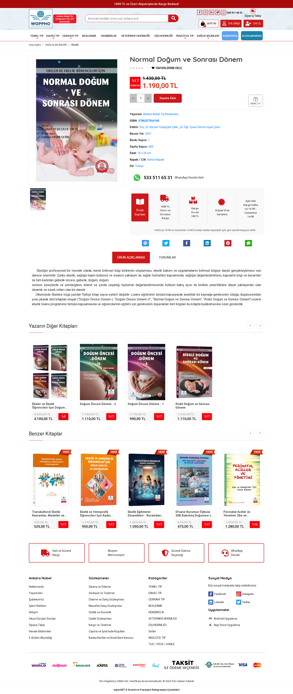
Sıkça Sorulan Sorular (42, 618)
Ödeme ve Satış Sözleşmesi (106, 599)
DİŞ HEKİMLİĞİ (157, 625)
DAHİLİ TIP (155, 593)
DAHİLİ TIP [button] (53, 35)
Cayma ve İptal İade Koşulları (107, 631)
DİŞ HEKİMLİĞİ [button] (163, 35)
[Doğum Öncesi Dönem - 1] (146, 372)
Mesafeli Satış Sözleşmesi (105, 605)
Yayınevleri (36, 593)
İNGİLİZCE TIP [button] (185, 35)
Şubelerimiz (36, 599)
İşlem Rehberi (37, 605)
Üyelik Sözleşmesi (100, 618)
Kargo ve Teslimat (100, 625)
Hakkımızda (36, 586)
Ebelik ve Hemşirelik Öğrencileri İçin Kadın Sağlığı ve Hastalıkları (95, 513)
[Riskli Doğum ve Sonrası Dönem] (194, 372)
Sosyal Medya (220, 578)
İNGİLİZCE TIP (157, 637)
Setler (152, 631)
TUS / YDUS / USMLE (161, 644)
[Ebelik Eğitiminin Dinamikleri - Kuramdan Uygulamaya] (146, 480)
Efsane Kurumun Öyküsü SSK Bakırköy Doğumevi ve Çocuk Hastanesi (194, 513)
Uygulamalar (218, 610)
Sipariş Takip (253, 15)
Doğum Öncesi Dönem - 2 (98, 404)
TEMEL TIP (155, 586)
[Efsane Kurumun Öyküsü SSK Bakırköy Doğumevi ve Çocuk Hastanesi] (194, 480)
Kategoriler (157, 578)
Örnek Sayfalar (140, 212)
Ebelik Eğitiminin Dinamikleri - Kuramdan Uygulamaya (144, 513)
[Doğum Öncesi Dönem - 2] (98, 372)
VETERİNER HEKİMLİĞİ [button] (135, 35)
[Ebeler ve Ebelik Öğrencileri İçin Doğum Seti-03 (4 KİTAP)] (51, 372)
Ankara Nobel (40, 578)
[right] (260, 325)
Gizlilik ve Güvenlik (100, 612)
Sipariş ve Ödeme (100, 586)
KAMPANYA (230, 35)
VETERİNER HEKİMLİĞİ (162, 618)
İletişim (33, 612)
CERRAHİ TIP (156, 599)
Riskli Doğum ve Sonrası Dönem (192, 405)
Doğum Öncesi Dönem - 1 (146, 404)
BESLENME (155, 605)
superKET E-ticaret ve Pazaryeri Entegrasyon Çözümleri (146, 689)
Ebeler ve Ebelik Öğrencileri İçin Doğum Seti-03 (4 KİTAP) (48, 405)
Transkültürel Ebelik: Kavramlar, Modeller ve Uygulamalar (48, 513)
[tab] (131, 257)
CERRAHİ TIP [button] (70, 35)
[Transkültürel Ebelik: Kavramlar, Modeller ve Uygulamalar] (51, 480)
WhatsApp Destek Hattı (174, 177)
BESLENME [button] (89, 35)
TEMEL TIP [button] (37, 35)
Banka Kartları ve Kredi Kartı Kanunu (111, 637)
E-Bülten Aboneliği (40, 637)
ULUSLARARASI (252, 35)
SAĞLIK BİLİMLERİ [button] (208, 35)
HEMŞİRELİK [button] (109, 35)
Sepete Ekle (167, 98)
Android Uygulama (225, 618)
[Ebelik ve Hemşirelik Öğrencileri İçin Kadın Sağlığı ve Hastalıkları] (98, 480)
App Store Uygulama (226, 625)
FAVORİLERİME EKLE (168, 68)
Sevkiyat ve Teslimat (102, 593)
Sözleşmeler (99, 578)
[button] (208, 23)
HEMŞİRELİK (156, 612)
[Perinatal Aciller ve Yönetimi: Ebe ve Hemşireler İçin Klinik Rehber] (242, 480)
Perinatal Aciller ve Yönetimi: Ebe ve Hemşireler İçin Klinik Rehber (238, 513)
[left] (250, 325)
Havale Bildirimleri (40, 631)
